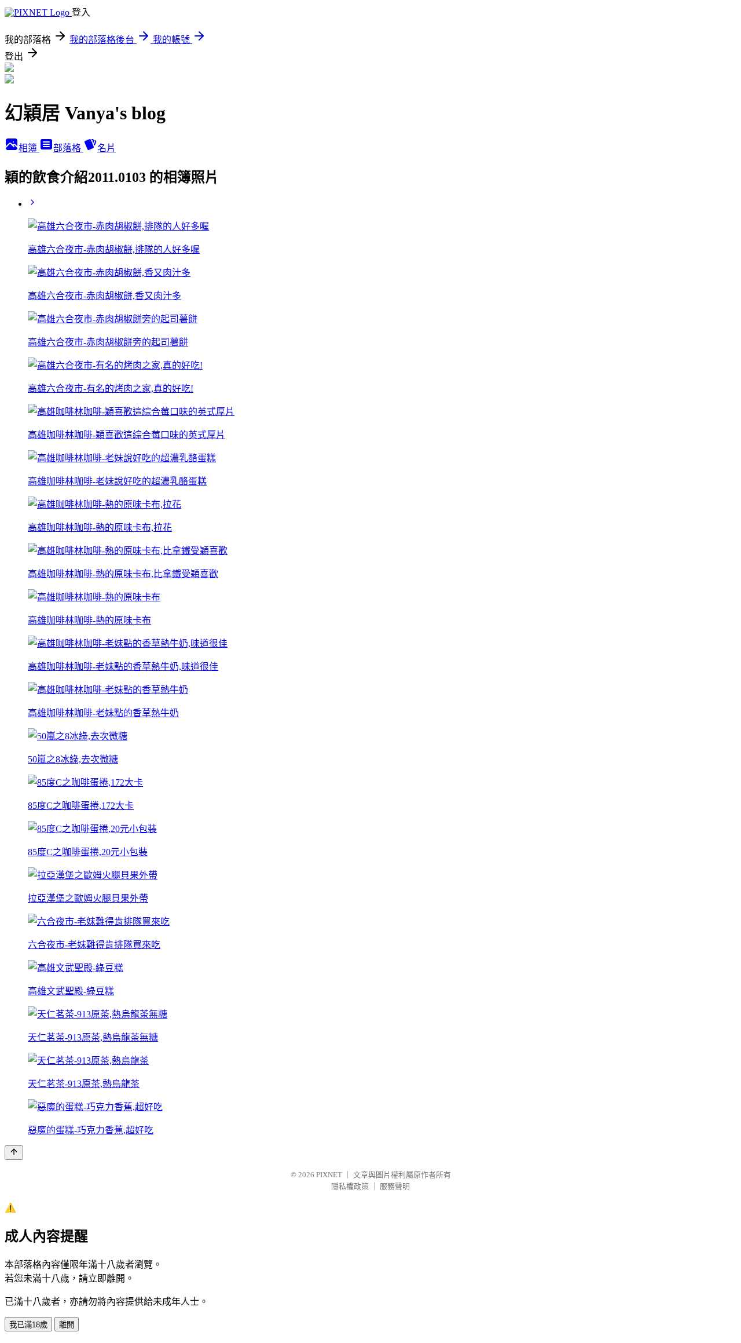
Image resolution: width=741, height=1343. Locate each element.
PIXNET (329, 1174)
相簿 (29, 148)
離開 (66, 1324)
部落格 (68, 148)
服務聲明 (395, 1186)
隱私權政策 (350, 1186)
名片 (106, 148)
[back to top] (14, 1152)
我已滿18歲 (28, 1324)
